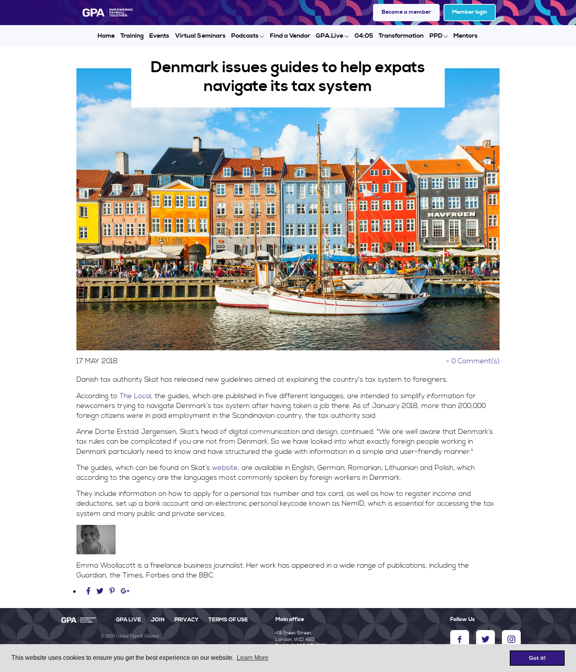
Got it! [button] (537, 658)
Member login (469, 12)
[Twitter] (100, 591)
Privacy (186, 619)
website (225, 467)
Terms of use (228, 619)
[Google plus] (125, 591)
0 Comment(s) (475, 361)
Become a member (406, 12)
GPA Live (128, 619)
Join (158, 619)
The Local (135, 396)
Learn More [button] (252, 657)
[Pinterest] (112, 591)
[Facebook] (89, 591)
